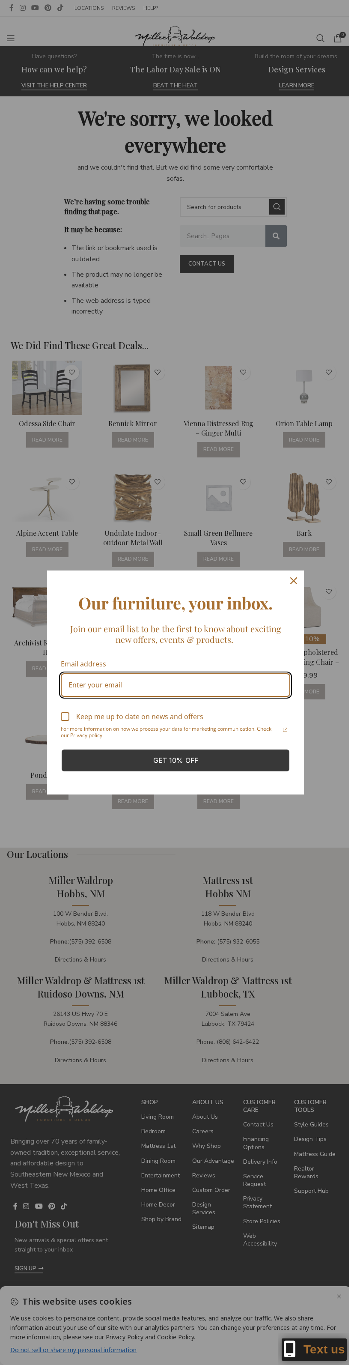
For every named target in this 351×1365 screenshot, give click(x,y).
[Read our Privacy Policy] (285, 730)
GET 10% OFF (175, 760)
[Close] (293, 580)
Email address (83, 664)
